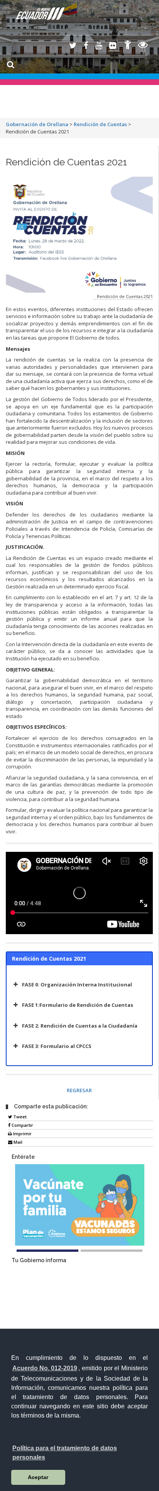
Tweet (19, 1116)
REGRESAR (79, 1090)
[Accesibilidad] (127, 46)
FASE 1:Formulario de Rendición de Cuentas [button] (77, 1004)
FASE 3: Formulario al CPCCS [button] (56, 1046)
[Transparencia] (143, 46)
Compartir (21, 1125)
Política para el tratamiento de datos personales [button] (64, 1453)
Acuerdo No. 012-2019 (44, 1368)
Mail (17, 1142)
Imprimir (22, 1133)
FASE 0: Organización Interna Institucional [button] (77, 984)
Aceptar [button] (38, 1477)
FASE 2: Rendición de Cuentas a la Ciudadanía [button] (79, 1025)
